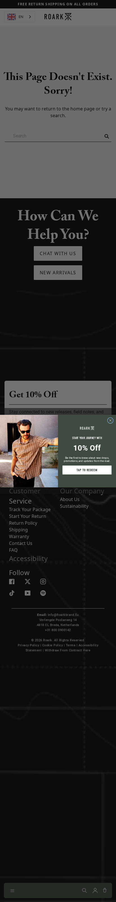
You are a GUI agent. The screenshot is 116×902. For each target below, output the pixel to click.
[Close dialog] (110, 420)
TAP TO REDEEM (87, 470)
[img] (110, 420)
